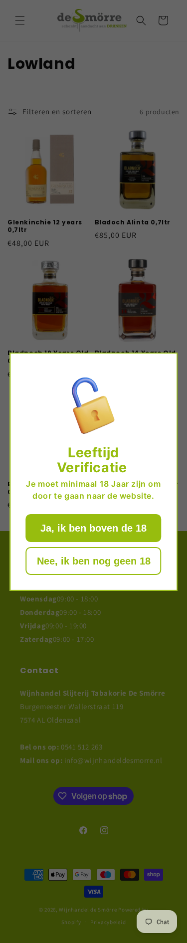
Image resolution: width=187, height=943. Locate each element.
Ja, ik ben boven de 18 (93, 528)
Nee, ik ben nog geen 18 (94, 561)
